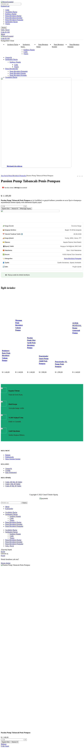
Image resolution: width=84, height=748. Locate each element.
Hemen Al (15, 208)
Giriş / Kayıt (9, 546)
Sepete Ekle (6, 208)
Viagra (7, 24)
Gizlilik (7, 470)
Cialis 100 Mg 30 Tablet (13, 482)
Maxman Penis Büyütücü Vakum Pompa (19, 325)
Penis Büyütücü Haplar (13, 16)
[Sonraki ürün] (82, 176)
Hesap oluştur (5, 563)
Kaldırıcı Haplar (10, 14)
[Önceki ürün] (78, 176)
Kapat (3, 552)
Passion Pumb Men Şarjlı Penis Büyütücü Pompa (31, 343)
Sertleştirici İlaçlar (11, 22)
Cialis (7, 10)
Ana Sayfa (4, 176)
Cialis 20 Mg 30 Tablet (13, 486)
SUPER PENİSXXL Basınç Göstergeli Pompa (76, 328)
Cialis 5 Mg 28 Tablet (12, 484)
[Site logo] (7, 2)
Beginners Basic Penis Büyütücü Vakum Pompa (6, 355)
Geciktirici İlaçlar (11, 12)
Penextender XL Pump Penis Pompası (61, 364)
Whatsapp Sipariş (25, 208)
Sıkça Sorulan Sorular (12, 459)
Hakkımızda (9, 457)
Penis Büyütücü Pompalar (14, 20)
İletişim (7, 455)
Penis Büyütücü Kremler (13, 18)
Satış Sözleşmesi (11, 472)
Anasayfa (8, 468)
